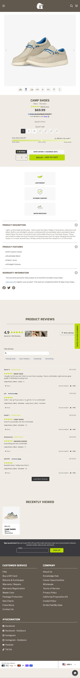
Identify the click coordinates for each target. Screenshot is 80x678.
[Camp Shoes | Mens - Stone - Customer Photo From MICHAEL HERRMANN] (43, 334)
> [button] (40, 479)
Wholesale (48, 584)
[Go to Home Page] (40, 6)
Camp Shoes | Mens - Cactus (13, 382)
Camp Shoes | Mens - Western (13, 447)
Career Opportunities (53, 580)
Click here (10, 282)
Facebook (10, 626)
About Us (47, 572)
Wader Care (8, 593)
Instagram (10, 635)
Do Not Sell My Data (52, 605)
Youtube (9, 645)
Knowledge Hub (51, 576)
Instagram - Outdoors (16, 640)
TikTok (8, 649)
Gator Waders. (24, 359)
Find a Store (8, 605)
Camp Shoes (10, 531)
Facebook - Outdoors (15, 630)
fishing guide (10, 359)
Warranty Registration (13, 588)
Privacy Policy (50, 593)
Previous (6, 50)
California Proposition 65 (55, 597)
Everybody (37, 359)
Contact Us (8, 609)
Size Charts (8, 601)
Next (73, 50)
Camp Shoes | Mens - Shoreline (14, 403)
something (49, 359)
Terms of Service (51, 588)
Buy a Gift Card (9, 576)
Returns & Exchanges (13, 580)
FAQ (4, 572)
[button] (3, 6)
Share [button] (8, 386)
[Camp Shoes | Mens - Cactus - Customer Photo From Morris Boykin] (28, 334)
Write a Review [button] (69, 333)
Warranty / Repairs (11, 584)
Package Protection (12, 597)
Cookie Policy (49, 601)
